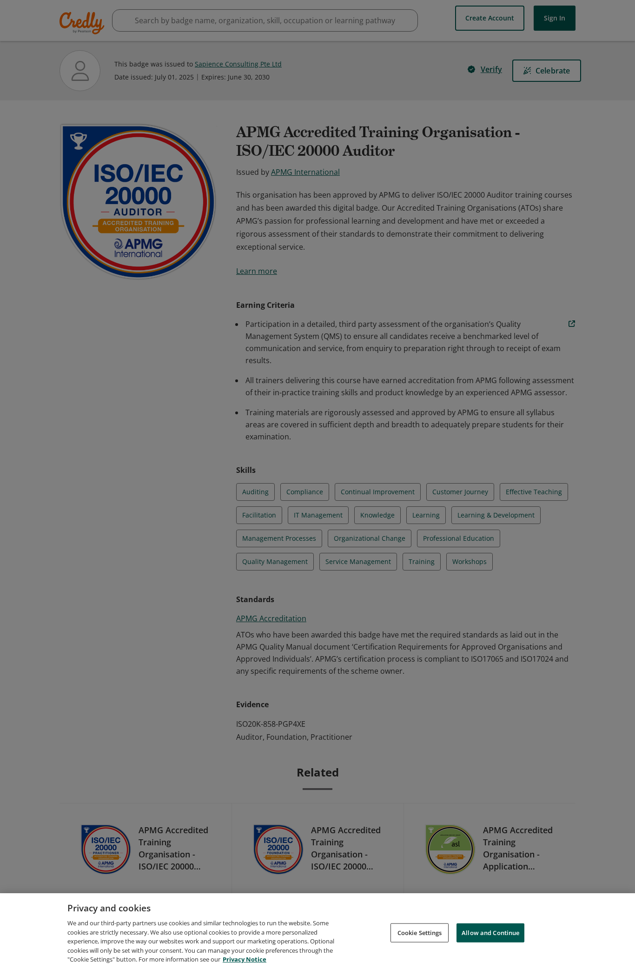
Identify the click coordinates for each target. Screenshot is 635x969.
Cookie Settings (419, 932)
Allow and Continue (490, 932)
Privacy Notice (244, 959)
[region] (317, 931)
